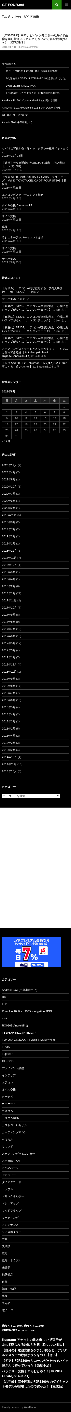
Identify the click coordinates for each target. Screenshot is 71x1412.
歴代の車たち (9, 63)
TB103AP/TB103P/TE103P (19, 1032)
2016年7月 (8, 693)
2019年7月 (8, 529)
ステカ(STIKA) (11, 1160)
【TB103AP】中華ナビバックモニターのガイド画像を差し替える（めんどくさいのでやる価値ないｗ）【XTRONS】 (35, 39)
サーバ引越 (9, 258)
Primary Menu (66, 4)
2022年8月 (8, 479)
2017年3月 (8, 650)
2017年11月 (9, 600)
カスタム (7, 1110)
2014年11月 (9, 764)
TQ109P (7, 1054)
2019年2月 (8, 536)
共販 (4, 1239)
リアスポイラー (11, 1231)
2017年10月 (9, 607)
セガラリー (9, 1175)
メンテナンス (10, 1224)
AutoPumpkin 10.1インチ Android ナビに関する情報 (29, 100)
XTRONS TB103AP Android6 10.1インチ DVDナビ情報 (31, 107)
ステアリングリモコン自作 (18, 1153)
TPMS (6, 1046)
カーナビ (7, 1096)
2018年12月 (9, 550)
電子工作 (7, 1310)
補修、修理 (9, 1288)
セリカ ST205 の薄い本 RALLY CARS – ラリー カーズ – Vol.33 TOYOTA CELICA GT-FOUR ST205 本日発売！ (34, 180)
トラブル (7, 1189)
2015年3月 (8, 742)
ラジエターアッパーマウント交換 (22, 237)
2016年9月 (8, 678)
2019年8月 (8, 522)
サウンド (7, 1146)
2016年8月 (8, 685)
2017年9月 (8, 614)
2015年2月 (8, 749)
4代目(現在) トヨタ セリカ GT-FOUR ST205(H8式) (33, 93)
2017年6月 (8, 636)
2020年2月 (8, 507)
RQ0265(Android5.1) (15, 1025)
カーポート (9, 1103)
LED (4, 1004)
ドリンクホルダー (13, 1196)
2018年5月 (8, 572)
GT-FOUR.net (13, 5)
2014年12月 (9, 757)
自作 (4, 1281)
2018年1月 (8, 593)
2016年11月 (9, 671)
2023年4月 (8, 472)
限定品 (6, 1303)
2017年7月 (8, 628)
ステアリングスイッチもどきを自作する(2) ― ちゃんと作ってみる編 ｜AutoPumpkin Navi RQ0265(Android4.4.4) (35, 352)
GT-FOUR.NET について (15, 115)
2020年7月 (8, 493)
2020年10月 (9, 486)
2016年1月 (8, 728)
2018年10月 (9, 564)
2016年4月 (8, 714)
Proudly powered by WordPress (19, 1407)
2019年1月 (8, 543)
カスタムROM (11, 1118)
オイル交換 (9, 216)
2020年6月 (8, 500)
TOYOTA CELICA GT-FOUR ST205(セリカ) (29, 1039)
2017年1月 (8, 657)
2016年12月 (9, 664)
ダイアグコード (11, 1182)
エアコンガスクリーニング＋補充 (22, 194)
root (4, 1018)
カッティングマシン (14, 1132)
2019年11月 (9, 515)
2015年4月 (8, 735)
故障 (4, 1253)
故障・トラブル (11, 1260)
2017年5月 (8, 643)
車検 (4, 226)
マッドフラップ (11, 1210)
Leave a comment (28, 47)
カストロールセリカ (14, 1125)
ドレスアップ (10, 1203)
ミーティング (10, 1217)
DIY (4, 997)
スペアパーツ (10, 1167)
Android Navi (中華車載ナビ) (17, 122)
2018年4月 (8, 579)
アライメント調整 (13, 1068)
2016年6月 (8, 700)
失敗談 (6, 1246)
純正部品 (7, 1274)
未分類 (6, 1267)
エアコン (7, 1082)
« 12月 (6, 441)
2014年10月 (9, 771)
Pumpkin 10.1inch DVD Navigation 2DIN (27, 1011)
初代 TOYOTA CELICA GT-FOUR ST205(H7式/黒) (32, 71)
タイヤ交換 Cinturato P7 (17, 205)
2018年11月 (9, 557)
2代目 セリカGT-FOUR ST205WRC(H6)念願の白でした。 (36, 78)
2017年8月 (8, 621)
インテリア (9, 1075)
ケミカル (7, 1139)
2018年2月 (8, 586)
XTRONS (7, 1061)
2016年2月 (8, 721)
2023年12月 (9, 465)
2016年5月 (8, 707)
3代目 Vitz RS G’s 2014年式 (21, 85)
